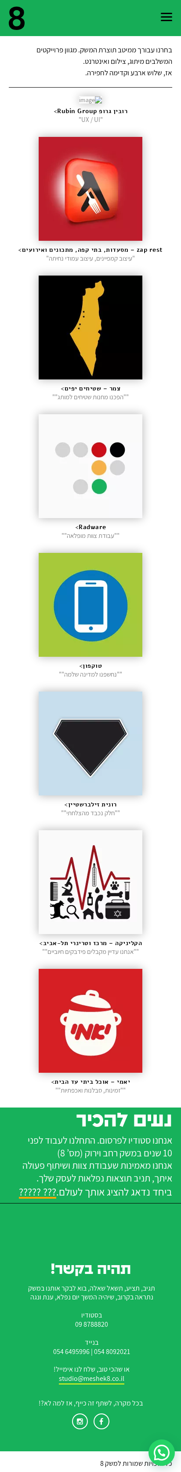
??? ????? (37, 1192)
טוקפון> (90, 666)
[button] (161, 1452)
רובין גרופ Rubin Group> (91, 111)
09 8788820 (91, 1324)
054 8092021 (112, 1351)
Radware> (90, 527)
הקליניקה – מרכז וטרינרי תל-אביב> (90, 943)
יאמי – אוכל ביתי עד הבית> (90, 1082)
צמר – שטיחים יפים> (90, 388)
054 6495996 (71, 1351)
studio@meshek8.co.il (91, 1378)
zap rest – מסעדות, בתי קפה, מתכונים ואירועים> (90, 250)
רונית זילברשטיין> (90, 804)
